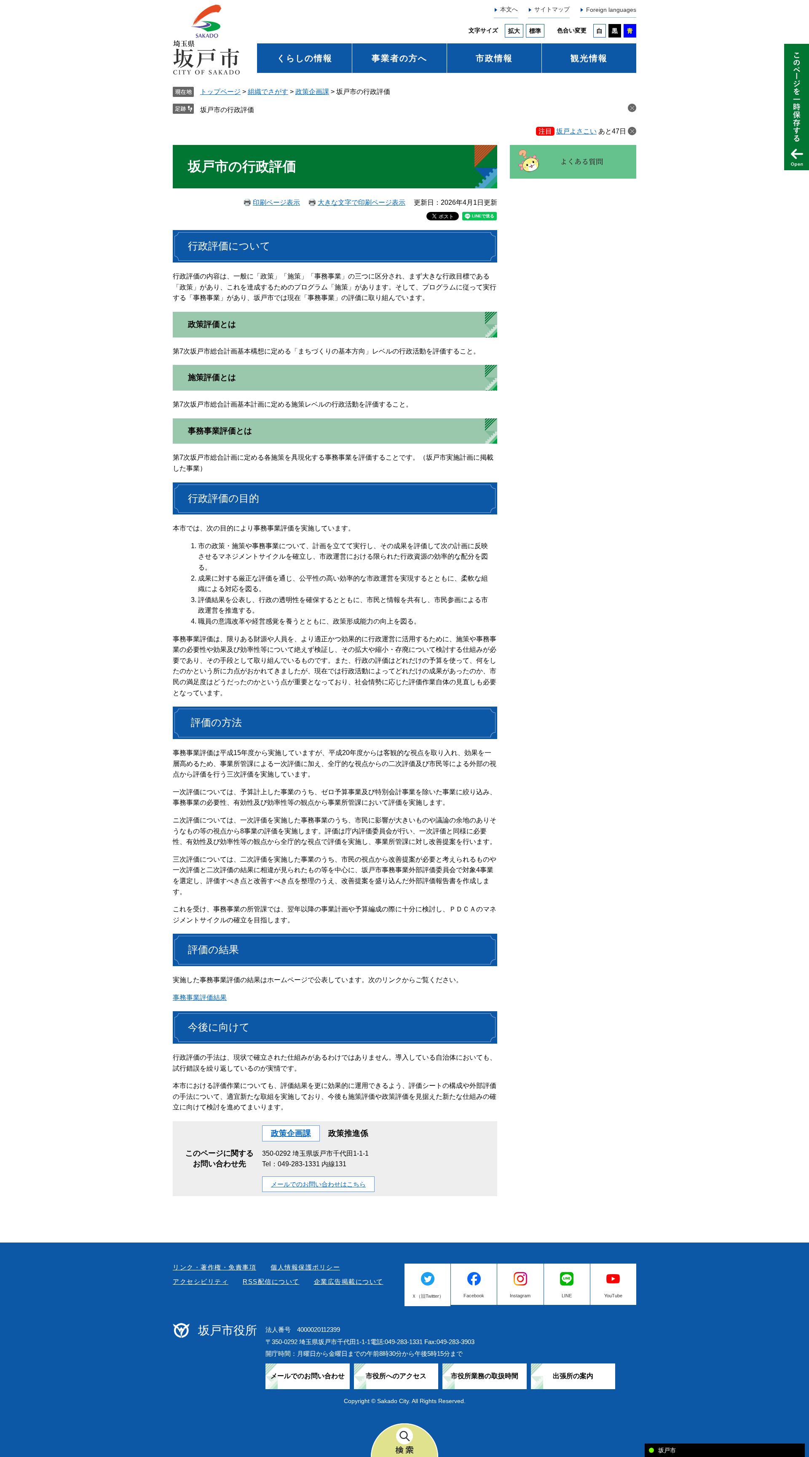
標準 (535, 30)
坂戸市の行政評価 (227, 109)
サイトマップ (552, 9)
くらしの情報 (304, 58)
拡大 (514, 30)
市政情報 (494, 58)
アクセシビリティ (200, 1281)
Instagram (520, 1295)
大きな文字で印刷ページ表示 (361, 202)
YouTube (613, 1295)
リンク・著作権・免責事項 (214, 1267)
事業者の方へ (399, 58)
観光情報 (589, 58)
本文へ (509, 9)
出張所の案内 (573, 1375)
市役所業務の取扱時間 (484, 1375)
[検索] (404, 1440)
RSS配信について (271, 1281)
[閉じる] (632, 131)
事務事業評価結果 (200, 997)
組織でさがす (268, 91)
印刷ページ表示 (276, 202)
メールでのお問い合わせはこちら (318, 1184)
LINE (567, 1295)
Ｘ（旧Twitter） (428, 1296)
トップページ (220, 91)
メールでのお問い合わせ (308, 1375)
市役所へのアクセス (396, 1375)
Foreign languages (611, 9)
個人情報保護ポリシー (305, 1267)
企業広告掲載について (348, 1281)
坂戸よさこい (576, 131)
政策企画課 (312, 91)
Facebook (473, 1295)
